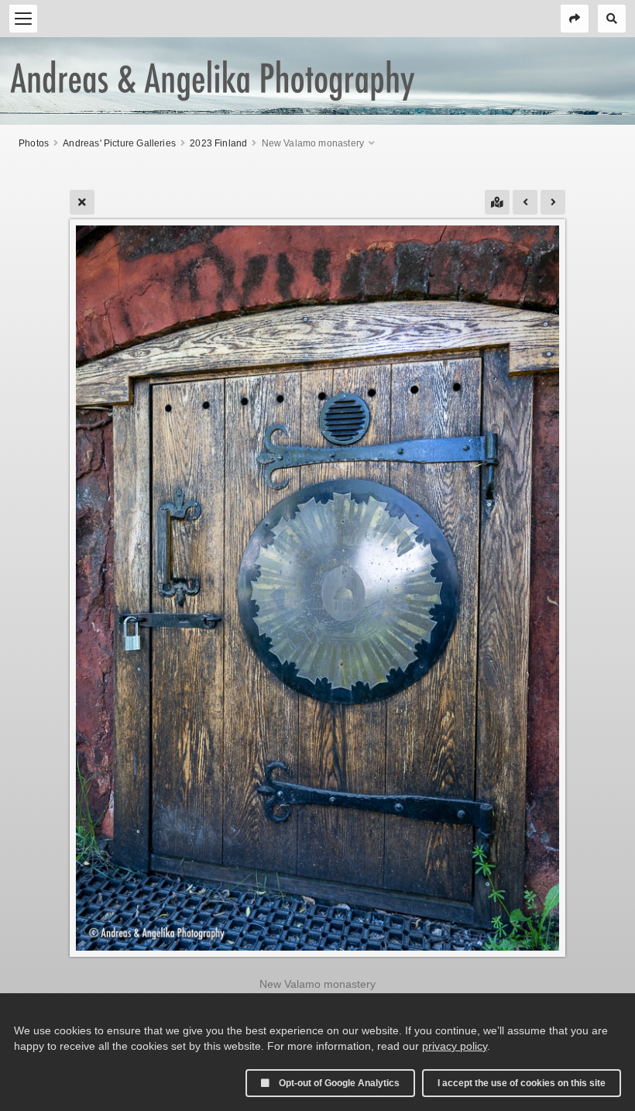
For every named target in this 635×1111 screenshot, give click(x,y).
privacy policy (454, 1046)
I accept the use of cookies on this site (522, 1083)
